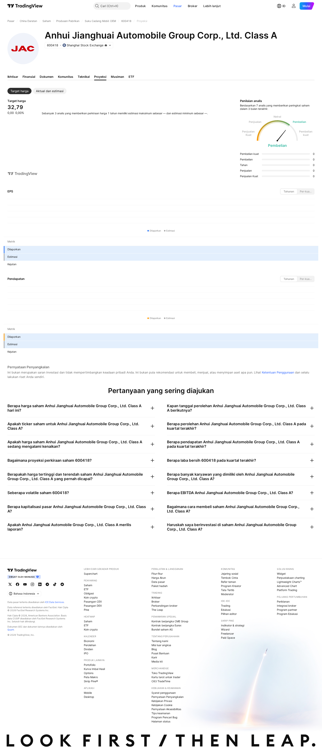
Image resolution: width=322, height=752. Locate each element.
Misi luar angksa (161, 645)
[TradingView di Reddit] (62, 584)
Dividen (88, 649)
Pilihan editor (229, 613)
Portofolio (89, 664)
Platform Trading (287, 590)
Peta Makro (91, 677)
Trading (225, 605)
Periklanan (283, 601)
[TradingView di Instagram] (32, 584)
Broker (193, 6)
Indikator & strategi (232, 625)
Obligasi (89, 593)
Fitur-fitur (157, 573)
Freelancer (227, 633)
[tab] (19, 91)
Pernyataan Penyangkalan (167, 696)
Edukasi (226, 609)
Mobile (88, 692)
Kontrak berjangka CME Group (169, 621)
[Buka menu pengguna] (293, 6)
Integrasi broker (286, 605)
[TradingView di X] (10, 584)
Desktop (89, 696)
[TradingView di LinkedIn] (39, 584)
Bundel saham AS (162, 629)
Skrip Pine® (91, 681)
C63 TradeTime (160, 681)
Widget (281, 573)
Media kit (157, 661)
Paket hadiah (159, 585)
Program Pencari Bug (164, 717)
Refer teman (228, 581)
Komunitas (160, 6)
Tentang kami (159, 641)
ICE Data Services (54, 602)
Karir (154, 657)
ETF (86, 589)
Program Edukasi (287, 613)
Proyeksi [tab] (100, 77)
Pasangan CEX (93, 601)
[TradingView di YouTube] (25, 584)
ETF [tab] (131, 77)
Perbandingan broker (164, 605)
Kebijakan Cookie (161, 705)
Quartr (10, 629)
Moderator (227, 594)
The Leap (157, 609)
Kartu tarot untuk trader (165, 677)
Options (88, 673)
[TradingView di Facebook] (17, 584)
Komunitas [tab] (65, 77)
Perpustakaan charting (291, 577)
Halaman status (160, 721)
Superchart (90, 573)
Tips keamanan (160, 713)
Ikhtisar (155, 597)
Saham (88, 585)
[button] (148, 6)
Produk (140, 6)
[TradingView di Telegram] (47, 584)
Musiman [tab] (117, 77)
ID (283, 6)
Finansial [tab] (29, 77)
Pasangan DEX (93, 605)
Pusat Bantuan (160, 653)
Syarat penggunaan (163, 692)
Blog (154, 649)
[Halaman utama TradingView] (25, 6)
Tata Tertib (227, 590)
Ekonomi (89, 641)
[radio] (289, 191)
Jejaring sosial (229, 573)
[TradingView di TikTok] (54, 584)
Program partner (287, 609)
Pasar (177, 6)
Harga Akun (158, 577)
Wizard (225, 629)
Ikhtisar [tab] (12, 77)
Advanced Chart (287, 585)
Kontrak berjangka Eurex (166, 625)
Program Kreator (231, 585)
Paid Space (228, 637)
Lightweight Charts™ (289, 581)
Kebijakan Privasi (161, 700)
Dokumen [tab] (46, 77)
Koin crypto (91, 597)
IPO (86, 653)
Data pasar (158, 581)
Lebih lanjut (212, 6)
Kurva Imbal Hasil (94, 668)
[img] (106, 45)
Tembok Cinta (229, 577)
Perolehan (90, 645)
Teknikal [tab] (84, 77)
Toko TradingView (162, 673)
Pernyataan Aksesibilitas (166, 709)
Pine (86, 609)
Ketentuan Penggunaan (278, 372)
